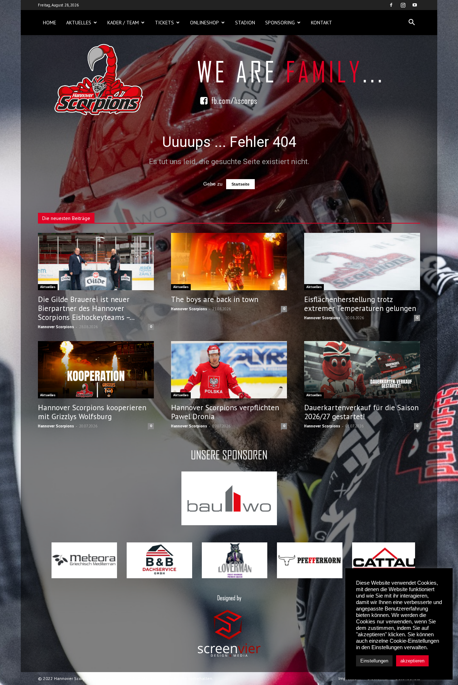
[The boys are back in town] (229, 261)
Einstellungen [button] (374, 661)
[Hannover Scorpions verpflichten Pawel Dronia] (229, 369)
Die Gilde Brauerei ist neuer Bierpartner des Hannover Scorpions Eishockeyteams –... (86, 308)
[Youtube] (414, 5)
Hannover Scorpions (56, 326)
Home (49, 22)
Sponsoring (280, 22)
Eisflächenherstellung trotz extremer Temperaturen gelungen (360, 303)
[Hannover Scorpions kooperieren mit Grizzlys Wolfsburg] (96, 369)
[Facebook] (391, 5)
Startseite (240, 184)
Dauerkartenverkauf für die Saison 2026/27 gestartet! (361, 412)
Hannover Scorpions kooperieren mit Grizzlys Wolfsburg (92, 412)
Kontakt (321, 22)
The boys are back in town (214, 299)
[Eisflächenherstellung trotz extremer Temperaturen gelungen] (362, 261)
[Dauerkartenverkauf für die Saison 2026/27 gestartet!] (362, 369)
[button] (411, 22)
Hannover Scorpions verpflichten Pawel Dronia (225, 412)
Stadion (245, 22)
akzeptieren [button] (412, 661)
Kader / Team (123, 22)
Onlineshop (204, 22)
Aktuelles (78, 22)
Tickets (164, 22)
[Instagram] (403, 5)
